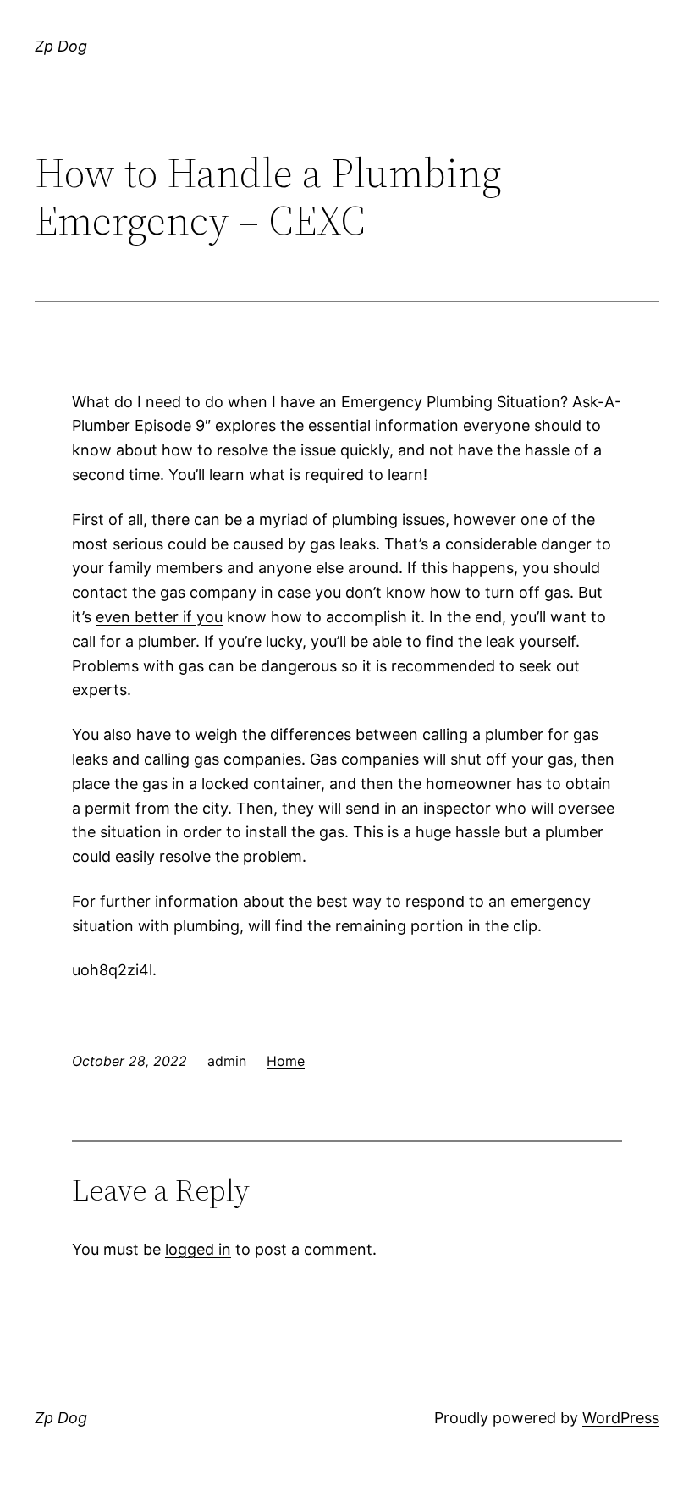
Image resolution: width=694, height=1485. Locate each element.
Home (286, 1060)
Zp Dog (61, 46)
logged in (198, 1249)
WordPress (620, 1418)
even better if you (159, 617)
